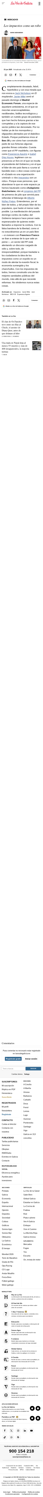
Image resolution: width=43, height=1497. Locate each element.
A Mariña (27, 1088)
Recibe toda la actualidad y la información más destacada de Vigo (24, 1386)
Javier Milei (19, 96)
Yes (25, 1252)
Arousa (26, 1092)
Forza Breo (6, 1277)
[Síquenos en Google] (18, 1437)
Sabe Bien (27, 1195)
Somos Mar (7, 1233)
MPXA (22, 1469)
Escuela (26, 1256)
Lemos (26, 1111)
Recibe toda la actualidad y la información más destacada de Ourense (24, 1395)
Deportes (6, 1214)
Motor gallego (7, 1285)
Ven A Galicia (29, 1221)
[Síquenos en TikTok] (5, 1437)
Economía (6, 1198)
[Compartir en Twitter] (21, 75)
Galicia (5, 1195)
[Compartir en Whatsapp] (6, 75)
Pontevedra (28, 1123)
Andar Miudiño (8, 1273)
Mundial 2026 (7, 1254)
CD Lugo (6, 1269)
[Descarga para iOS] (32, 1408)
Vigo (25, 1130)
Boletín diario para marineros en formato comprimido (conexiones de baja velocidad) (23, 1341)
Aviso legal (6, 1492)
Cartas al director (9, 1124)
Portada (5, 1191)
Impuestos (17, 292)
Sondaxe (21, 1467)
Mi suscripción (8, 1085)
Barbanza (27, 1096)
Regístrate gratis (13, 1059)
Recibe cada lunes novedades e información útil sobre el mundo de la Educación (25, 1324)
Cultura (5, 1221)
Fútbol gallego (8, 1281)
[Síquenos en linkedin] (25, 1430)
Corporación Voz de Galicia (14, 1465)
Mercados (27, 1244)
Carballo (27, 1100)
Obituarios (6, 1237)
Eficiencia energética (11, 1173)
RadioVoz (13, 1467)
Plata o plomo (29, 1218)
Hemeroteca (7, 1093)
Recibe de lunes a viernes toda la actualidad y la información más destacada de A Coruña (25, 1359)
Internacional (7, 1206)
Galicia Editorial (30, 1469)
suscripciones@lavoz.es (22, 1457)
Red (25, 1214)
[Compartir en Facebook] (16, 75)
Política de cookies (34, 1492)
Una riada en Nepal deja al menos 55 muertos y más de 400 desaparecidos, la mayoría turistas (15, 347)
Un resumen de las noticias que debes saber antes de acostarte (24, 1305)
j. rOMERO (15, 336)
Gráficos (5, 1225)
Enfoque (27, 1225)
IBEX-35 (13, 294)
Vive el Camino (29, 1229)
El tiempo (6, 1248)
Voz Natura (36, 1467)
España (5, 1202)
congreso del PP (32, 191)
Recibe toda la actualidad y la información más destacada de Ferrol (24, 1368)
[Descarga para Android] (38, 1408)
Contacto (5, 1160)
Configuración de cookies (30, 1494)
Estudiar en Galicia (31, 1202)
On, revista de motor (31, 1259)
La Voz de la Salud (31, 1191)
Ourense (27, 1119)
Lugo (25, 1115)
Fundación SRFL (29, 1465)
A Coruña (27, 1084)
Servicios (6, 1145)
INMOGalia (6, 1153)
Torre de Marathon (9, 1258)
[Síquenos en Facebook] (5, 1430)
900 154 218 (21, 1451)
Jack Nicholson (23, 93)
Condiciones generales (12, 1494)
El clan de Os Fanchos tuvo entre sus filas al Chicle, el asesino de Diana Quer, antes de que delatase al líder (12, 327)
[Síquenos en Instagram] (18, 1430)
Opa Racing (7, 1266)
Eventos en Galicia (10, 1157)
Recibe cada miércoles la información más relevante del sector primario (23, 1332)
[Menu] (3, 3)
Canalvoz (28, 1467)
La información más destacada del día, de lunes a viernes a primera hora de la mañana (25, 1297)
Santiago (27, 1126)
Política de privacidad (19, 1492)
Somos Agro (7, 1229)
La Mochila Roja (30, 1233)
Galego (27, 1074)
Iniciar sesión (31, 1059)
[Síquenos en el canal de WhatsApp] (11, 1437)
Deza (25, 1103)
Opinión (5, 1210)
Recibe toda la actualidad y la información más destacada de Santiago (24, 1378)
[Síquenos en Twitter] (11, 1430)
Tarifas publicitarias (10, 1141)
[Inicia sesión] (39, 3)
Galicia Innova (29, 1237)
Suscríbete (7, 1097)
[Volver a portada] (21, 3)
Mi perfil (5, 1107)
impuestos (23, 177)
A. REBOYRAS (6, 336)
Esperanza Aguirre (17, 154)
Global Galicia (29, 1198)
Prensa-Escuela (13, 1469)
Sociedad (6, 1218)
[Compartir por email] (11, 75)
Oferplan (5, 1149)
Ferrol (25, 1107)
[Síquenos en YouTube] (31, 1430)
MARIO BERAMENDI (16, 32)
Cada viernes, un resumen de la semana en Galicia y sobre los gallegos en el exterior (24, 1351)
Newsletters (7, 1110)
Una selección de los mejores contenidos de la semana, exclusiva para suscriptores (24, 1314)
